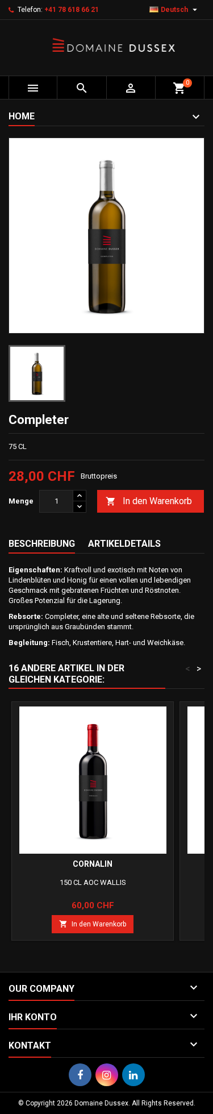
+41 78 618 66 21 (71, 10)
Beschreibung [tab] (42, 543)
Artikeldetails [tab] (124, 543)
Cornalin (92, 863)
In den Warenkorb (149, 501)
